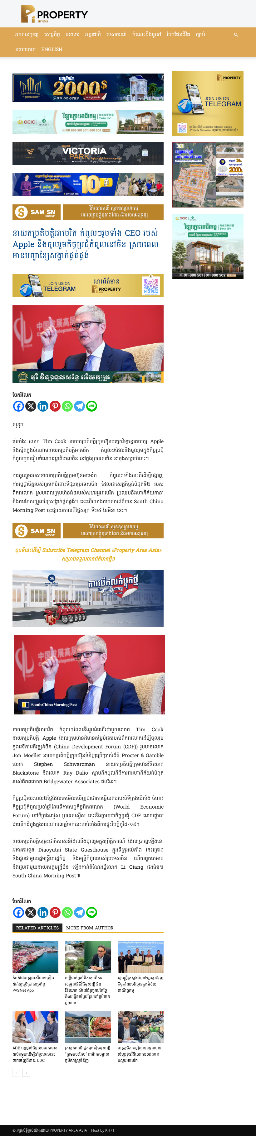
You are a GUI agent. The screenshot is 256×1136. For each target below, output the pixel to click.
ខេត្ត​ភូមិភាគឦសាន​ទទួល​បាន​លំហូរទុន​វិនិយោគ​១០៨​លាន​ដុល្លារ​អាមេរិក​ (139, 1054)
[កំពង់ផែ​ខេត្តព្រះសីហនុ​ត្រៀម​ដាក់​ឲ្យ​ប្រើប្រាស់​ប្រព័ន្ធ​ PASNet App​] (35, 957)
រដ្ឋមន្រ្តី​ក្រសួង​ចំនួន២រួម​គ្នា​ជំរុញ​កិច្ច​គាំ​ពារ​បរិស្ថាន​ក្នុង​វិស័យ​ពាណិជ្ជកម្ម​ (140, 984)
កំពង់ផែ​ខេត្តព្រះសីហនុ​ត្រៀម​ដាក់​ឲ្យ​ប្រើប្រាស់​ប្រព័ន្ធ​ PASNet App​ (33, 984)
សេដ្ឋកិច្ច (52, 35)
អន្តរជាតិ (93, 35)
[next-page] (26, 1073)
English (51, 50)
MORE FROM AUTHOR (89, 928)
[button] (236, 35)
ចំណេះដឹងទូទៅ (146, 35)
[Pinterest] (55, 406)
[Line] (91, 406)
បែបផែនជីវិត (178, 35)
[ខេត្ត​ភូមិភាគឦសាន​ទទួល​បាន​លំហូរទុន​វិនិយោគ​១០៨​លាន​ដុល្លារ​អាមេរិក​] (141, 1027)
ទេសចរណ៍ (116, 35)
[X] (30, 406)
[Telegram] (79, 406)
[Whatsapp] (67, 406)
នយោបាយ (25, 50)
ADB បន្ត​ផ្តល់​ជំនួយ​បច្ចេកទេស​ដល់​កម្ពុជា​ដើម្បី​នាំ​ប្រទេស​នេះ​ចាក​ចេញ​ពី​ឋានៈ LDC (34, 1054)
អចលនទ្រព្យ (27, 35)
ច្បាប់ (200, 35)
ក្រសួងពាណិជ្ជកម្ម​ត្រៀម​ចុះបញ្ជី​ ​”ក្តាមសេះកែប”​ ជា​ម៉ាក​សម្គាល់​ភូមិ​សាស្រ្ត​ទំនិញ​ (87, 1054)
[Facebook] (18, 406)
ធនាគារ (73, 35)
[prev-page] (16, 1073)
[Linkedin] (42, 406)
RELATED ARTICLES (37, 928)
